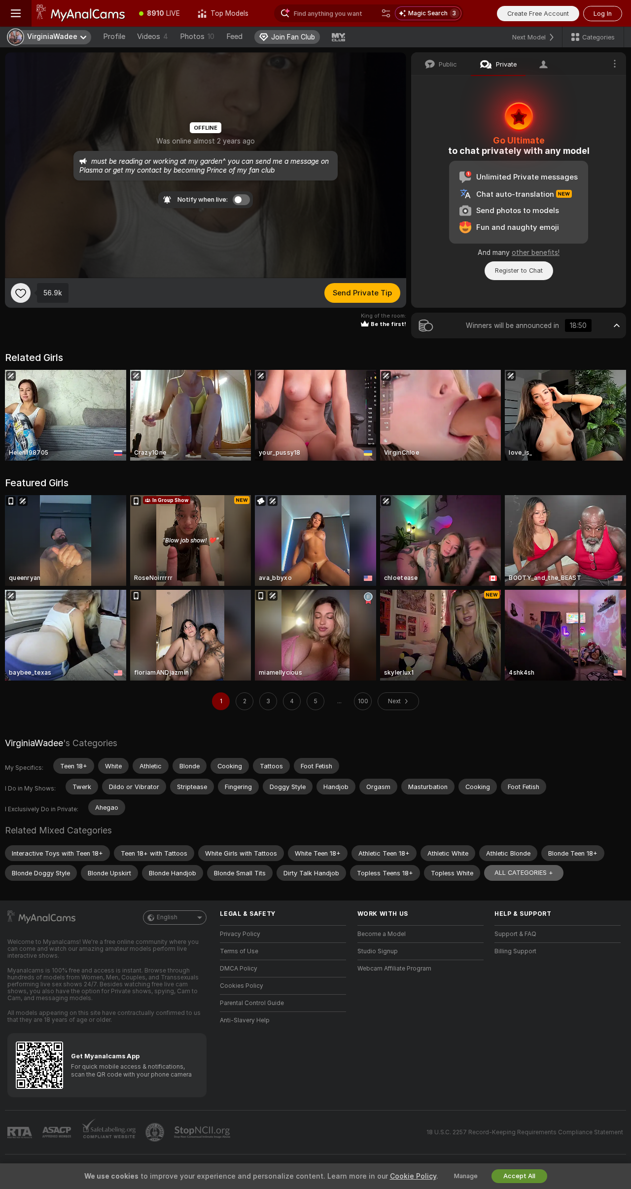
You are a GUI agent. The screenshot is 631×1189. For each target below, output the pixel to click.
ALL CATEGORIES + (523, 872)
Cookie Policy (413, 1176)
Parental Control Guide (252, 1003)
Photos (197, 36)
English (167, 917)
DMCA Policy (238, 968)
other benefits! (536, 252)
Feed (234, 36)
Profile (114, 36)
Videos (152, 36)
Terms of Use (239, 951)
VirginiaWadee (34, 743)
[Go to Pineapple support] (155, 1132)
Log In (603, 13)
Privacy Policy (240, 934)
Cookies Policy (241, 985)
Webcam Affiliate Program (394, 968)
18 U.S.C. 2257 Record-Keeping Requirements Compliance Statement (524, 1132)
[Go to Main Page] (81, 13)
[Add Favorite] (21, 293)
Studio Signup (377, 951)
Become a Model (381, 934)
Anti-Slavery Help (245, 1020)
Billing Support (515, 951)
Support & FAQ (515, 934)
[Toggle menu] (16, 13)
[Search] (386, 13)
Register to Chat (519, 270)
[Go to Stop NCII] (203, 1132)
